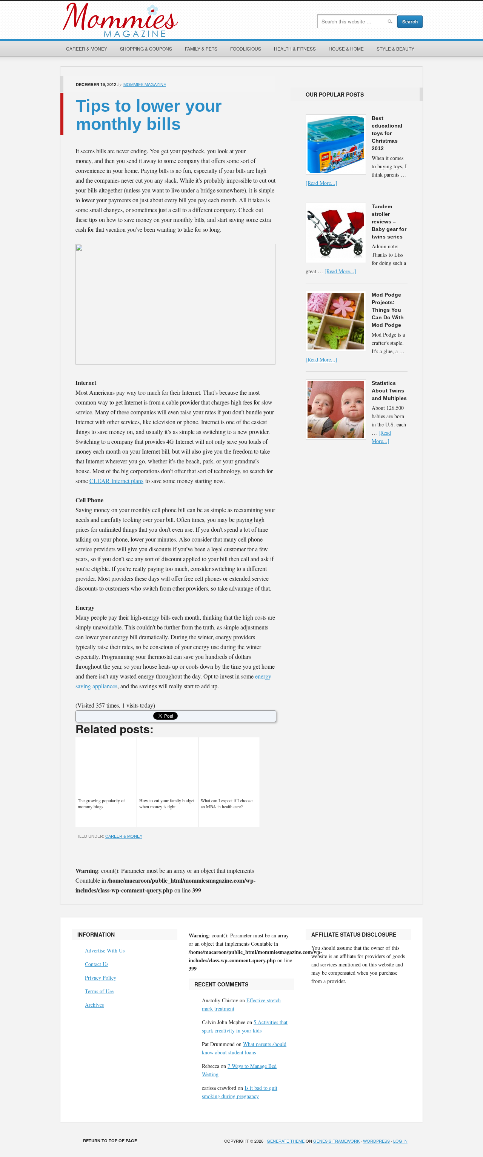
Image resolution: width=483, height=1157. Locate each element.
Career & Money (86, 48)
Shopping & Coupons (146, 48)
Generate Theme (286, 1141)
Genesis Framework (336, 1141)
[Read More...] (321, 182)
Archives (94, 1004)
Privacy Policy (100, 977)
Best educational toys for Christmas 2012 (387, 133)
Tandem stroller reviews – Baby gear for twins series (389, 221)
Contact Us (96, 964)
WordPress (376, 1141)
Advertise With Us (105, 950)
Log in (400, 1141)
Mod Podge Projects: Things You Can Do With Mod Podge (388, 310)
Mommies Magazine (145, 20)
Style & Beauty (395, 48)
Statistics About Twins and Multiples (389, 390)
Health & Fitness (295, 48)
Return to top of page (110, 1140)
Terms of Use (99, 991)
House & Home (346, 48)
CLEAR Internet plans (116, 481)
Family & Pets (201, 48)
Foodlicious (245, 48)
